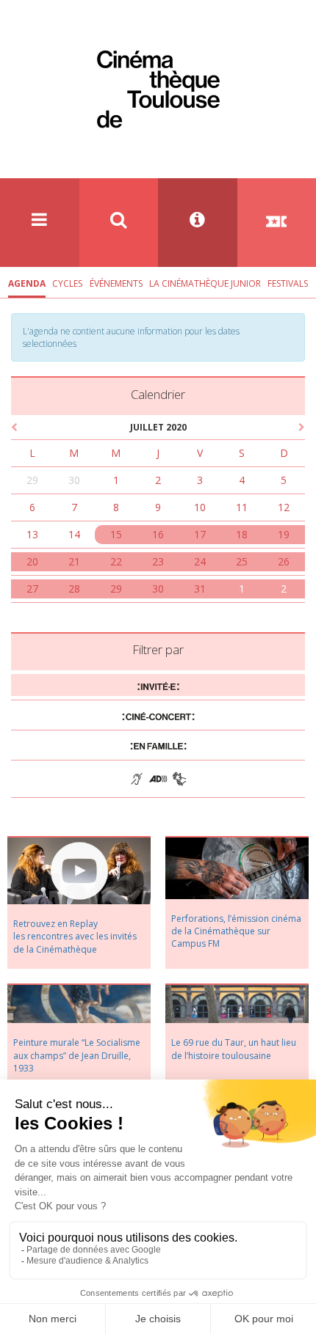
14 (74, 534)
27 (32, 588)
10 (200, 507)
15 (116, 534)
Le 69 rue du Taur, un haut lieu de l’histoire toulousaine (233, 1048)
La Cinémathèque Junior (205, 283)
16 (158, 534)
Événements (116, 283)
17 (200, 534)
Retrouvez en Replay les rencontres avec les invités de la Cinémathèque (75, 936)
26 (284, 561)
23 (158, 561)
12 (284, 507)
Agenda (27, 283)
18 (242, 534)
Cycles (67, 283)
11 (242, 507)
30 (74, 480)
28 (74, 588)
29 (32, 480)
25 (242, 561)
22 (116, 561)
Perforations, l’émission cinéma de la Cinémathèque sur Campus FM (236, 931)
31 (200, 588)
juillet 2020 (158, 427)
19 (284, 534)
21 (74, 561)
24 (200, 561)
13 (32, 534)
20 (32, 561)
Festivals (287, 283)
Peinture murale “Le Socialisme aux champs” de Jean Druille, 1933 (76, 1055)
